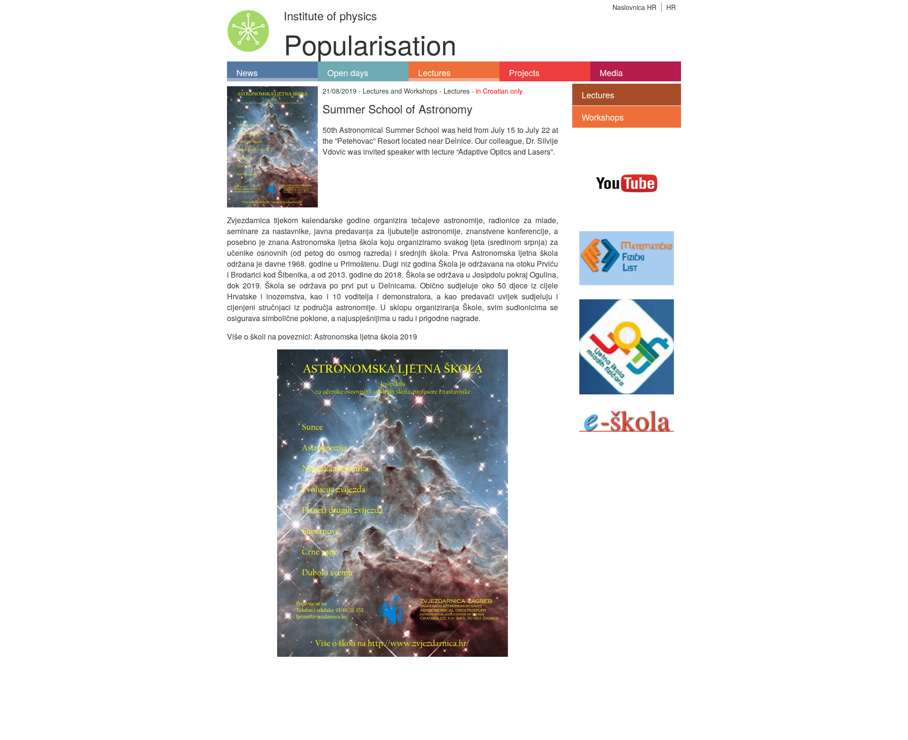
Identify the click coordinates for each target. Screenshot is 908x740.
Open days (347, 72)
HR (671, 7)
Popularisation (370, 43)
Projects (524, 72)
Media (611, 72)
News (247, 72)
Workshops (603, 117)
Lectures (434, 72)
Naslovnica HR (634, 7)
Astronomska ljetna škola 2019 (365, 336)
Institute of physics (330, 15)
